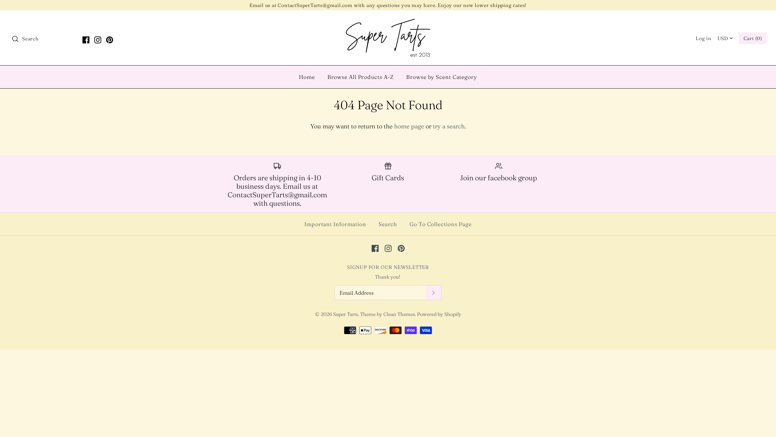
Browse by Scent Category (441, 76)
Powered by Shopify (439, 314)
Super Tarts (345, 314)
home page (409, 126)
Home (307, 76)
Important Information (335, 224)
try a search (449, 126)
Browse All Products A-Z (360, 76)
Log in (703, 38)
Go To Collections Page (441, 224)
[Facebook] (85, 39)
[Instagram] (97, 39)
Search (388, 224)
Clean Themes (399, 314)
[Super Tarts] (388, 21)
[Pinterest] (109, 39)
